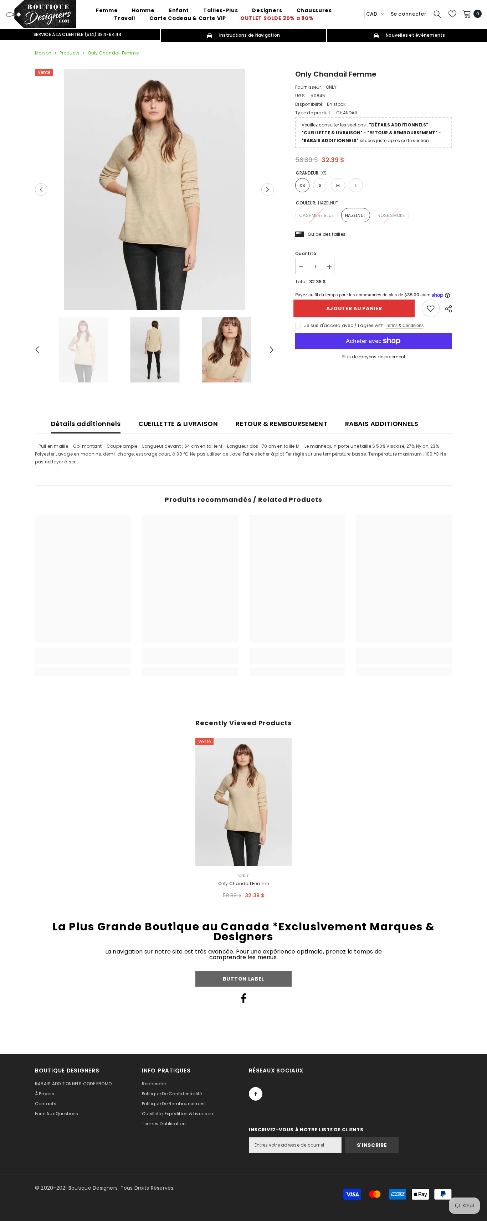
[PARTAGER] (446, 308)
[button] (41, 189)
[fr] (356, 13)
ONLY (331, 87)
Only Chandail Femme (243, 883)
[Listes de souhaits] (452, 14)
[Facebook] (243, 998)
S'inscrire (372, 1145)
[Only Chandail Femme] (243, 802)
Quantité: (306, 253)
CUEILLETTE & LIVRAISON (178, 423)
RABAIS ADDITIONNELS (381, 423)
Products (70, 53)
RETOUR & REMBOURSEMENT (281, 423)
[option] (154, 189)
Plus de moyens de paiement (373, 357)
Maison (43, 53)
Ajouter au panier (356, 308)
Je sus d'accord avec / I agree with (344, 325)
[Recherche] (437, 14)
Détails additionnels (86, 423)
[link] (431, 308)
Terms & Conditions (405, 325)
